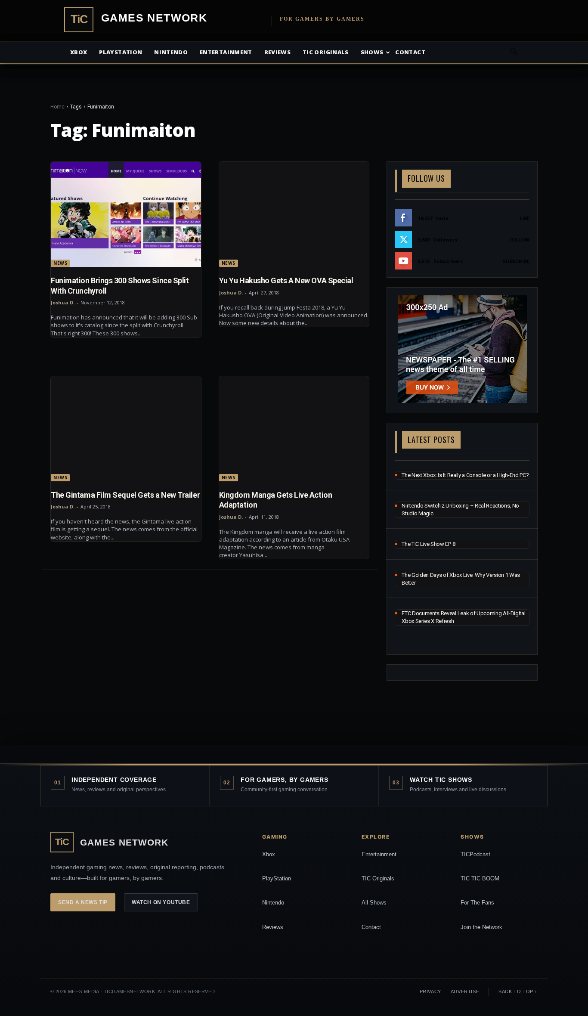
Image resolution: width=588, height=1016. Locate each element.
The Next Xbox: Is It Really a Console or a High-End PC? (465, 475)
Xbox (78, 52)
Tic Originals (326, 52)
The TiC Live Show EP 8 (428, 544)
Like (524, 218)
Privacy (430, 991)
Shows (372, 52)
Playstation (120, 52)
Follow (519, 239)
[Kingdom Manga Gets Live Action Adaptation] (294, 428)
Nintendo (171, 52)
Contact (410, 52)
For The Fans (477, 902)
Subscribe (516, 261)
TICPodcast (475, 854)
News (60, 263)
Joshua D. (62, 302)
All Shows (374, 902)
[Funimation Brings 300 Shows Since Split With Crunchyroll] (126, 214)
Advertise (465, 991)
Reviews (277, 52)
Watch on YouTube (161, 902)
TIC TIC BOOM (480, 878)
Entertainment (226, 52)
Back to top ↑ (518, 991)
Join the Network (481, 927)
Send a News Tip (83, 902)
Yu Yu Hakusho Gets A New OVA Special (286, 280)
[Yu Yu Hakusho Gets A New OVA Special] (294, 214)
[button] (513, 53)
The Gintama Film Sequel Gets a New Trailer (125, 494)
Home (57, 107)
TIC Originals (378, 878)
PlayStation (276, 878)
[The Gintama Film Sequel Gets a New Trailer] (126, 428)
